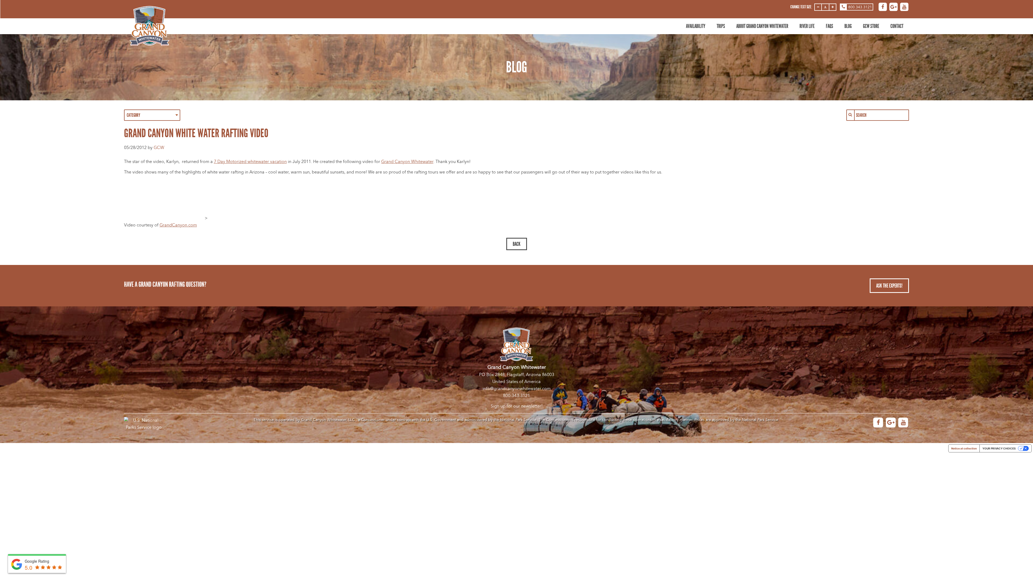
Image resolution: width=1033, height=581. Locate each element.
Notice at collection (964, 448)
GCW (159, 148)
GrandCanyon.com (178, 225)
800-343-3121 (516, 396)
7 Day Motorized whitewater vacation (250, 162)
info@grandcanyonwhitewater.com (517, 389)
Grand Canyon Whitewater (407, 162)
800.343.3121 (860, 7)
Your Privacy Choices (999, 448)
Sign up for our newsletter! (517, 406)
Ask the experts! (889, 285)
